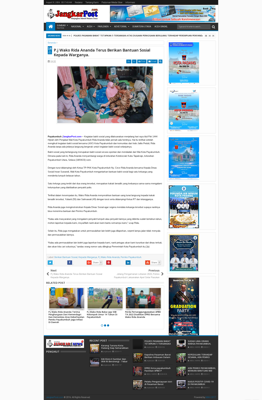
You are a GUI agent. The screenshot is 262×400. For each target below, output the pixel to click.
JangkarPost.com (54, 397)
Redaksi (78, 2)
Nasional (76, 26)
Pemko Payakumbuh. (131, 257)
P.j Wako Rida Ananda (109, 257)
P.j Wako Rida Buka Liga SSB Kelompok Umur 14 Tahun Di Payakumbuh (102, 314)
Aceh (89, 26)
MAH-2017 (211, 397)
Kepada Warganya (88, 257)
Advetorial (120, 26)
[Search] (213, 26)
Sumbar (61, 26)
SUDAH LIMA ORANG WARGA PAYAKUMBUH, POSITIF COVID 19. (199, 344)
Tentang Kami (92, 2)
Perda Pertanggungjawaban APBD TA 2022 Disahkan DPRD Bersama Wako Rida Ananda (143, 314)
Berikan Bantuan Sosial (65, 257)
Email (153, 61)
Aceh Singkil (161, 26)
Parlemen (103, 26)
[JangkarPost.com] (50, 26)
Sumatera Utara (141, 26)
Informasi (130, 2)
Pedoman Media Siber (112, 2)
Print (142, 61)
